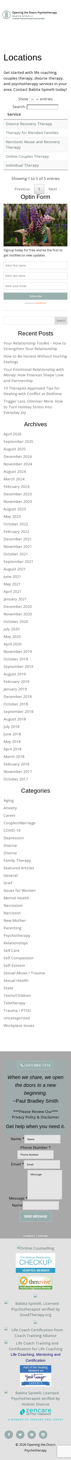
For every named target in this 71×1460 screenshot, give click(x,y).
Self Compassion (18, 958)
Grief (8, 882)
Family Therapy (17, 860)
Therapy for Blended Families (32, 132)
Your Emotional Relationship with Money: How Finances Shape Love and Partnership (34, 375)
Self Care (12, 950)
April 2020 (12, 644)
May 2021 (12, 584)
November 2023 (18, 501)
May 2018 (12, 741)
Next (53, 189)
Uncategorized (17, 1018)
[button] (62, 16)
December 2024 (18, 456)
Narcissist (12, 912)
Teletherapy (14, 1003)
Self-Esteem (14, 965)
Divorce (10, 845)
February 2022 (16, 531)
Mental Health (16, 897)
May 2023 (12, 516)
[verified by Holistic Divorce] (35, 1296)
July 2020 (12, 629)
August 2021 (15, 569)
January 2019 (15, 689)
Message (18, 1198)
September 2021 (18, 561)
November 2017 (18, 771)
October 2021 (16, 554)
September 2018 (18, 711)
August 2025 (15, 449)
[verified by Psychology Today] (35, 1322)
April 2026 (12, 434)
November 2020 (18, 614)
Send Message (35, 1216)
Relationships (16, 942)
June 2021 (12, 576)
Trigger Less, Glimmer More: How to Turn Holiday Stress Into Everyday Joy (33, 407)
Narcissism (13, 905)
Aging (9, 800)
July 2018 (12, 726)
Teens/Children (17, 995)
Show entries (35, 98)
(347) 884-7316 (37, 1065)
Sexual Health (16, 980)
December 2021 (18, 539)
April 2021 (12, 591)
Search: (19, 106)
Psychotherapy (17, 935)
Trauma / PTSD (17, 1010)
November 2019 (18, 651)
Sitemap (43, 1235)
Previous (22, 189)
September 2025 (18, 441)
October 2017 (16, 779)
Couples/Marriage (20, 822)
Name (17, 1205)
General (11, 875)
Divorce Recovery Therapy (29, 123)
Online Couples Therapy (27, 156)
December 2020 (18, 606)
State (8, 988)
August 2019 (15, 674)
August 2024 (15, 471)
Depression (14, 837)
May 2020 (12, 636)
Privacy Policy (24, 1117)
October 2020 (16, 621)
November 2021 (18, 546)
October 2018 (16, 704)
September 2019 (18, 666)
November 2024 (18, 464)
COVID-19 (12, 830)
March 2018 (14, 756)
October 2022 (16, 524)
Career (10, 815)
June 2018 (12, 734)
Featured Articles (19, 867)
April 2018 (12, 749)
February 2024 (16, 486)
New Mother (15, 920)
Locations (29, 1235)
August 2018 (15, 719)
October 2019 (16, 659)
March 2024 (14, 479)
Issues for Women (20, 890)
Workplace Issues (19, 1025)
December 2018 (18, 696)
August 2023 (15, 509)
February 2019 (16, 681)
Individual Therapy (22, 165)
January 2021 (15, 599)
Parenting (12, 927)
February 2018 (16, 764)
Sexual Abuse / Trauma (24, 973)
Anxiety (10, 807)
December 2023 (18, 494)
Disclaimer (50, 1117)
